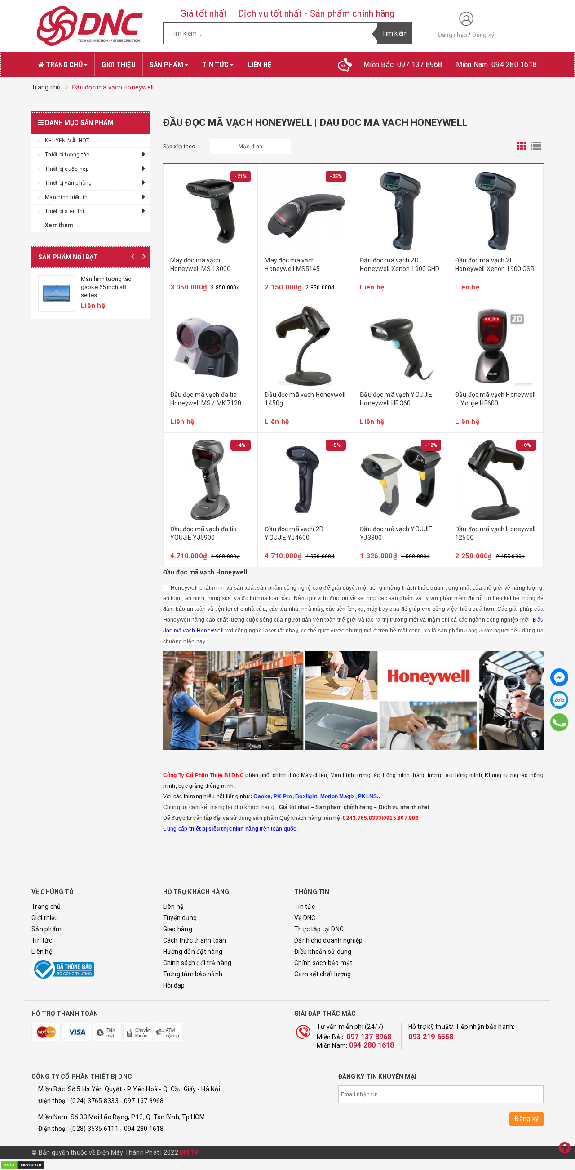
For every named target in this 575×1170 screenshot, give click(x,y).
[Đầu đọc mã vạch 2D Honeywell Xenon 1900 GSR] (495, 211)
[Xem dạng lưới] (521, 146)
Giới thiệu (119, 64)
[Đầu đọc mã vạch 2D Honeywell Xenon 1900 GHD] (400, 211)
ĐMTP (189, 1152)
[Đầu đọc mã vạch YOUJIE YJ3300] (400, 480)
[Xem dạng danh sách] (536, 146)
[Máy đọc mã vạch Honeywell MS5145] (305, 211)
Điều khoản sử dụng (323, 951)
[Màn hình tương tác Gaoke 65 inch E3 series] (56, 293)
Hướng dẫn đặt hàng (193, 951)
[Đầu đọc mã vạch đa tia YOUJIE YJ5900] (210, 480)
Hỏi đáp (174, 985)
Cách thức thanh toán (194, 940)
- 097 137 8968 (142, 1100)
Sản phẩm (167, 64)
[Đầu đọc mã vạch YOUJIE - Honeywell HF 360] (400, 345)
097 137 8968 (369, 1036)
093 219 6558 (431, 1036)
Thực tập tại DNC (319, 929)
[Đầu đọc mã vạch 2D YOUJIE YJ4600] (305, 480)
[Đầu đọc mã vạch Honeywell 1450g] (305, 345)
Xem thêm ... (62, 225)
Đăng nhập (452, 34)
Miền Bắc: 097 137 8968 (402, 64)
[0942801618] (559, 722)
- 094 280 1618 (142, 1128)
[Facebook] (559, 677)
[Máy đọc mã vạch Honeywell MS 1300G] (210, 211)
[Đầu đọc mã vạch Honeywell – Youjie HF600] (495, 345)
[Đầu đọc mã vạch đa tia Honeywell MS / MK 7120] (210, 345)
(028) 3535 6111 (94, 1128)
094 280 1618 (371, 1045)
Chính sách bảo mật (323, 962)
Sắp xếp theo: (180, 146)
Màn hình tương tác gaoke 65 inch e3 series (106, 287)
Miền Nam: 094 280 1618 (496, 64)
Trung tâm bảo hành (193, 974)
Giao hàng (177, 929)
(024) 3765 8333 (94, 1100)
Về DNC (305, 917)
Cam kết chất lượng (322, 974)
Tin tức (216, 64)
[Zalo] (559, 700)
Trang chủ (64, 64)
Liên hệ (260, 64)
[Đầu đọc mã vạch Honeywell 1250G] (495, 480)
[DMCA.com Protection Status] (22, 1164)
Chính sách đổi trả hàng (197, 962)
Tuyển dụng (180, 917)
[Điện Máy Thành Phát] (90, 26)
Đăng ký (483, 34)
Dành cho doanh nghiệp (328, 940)
